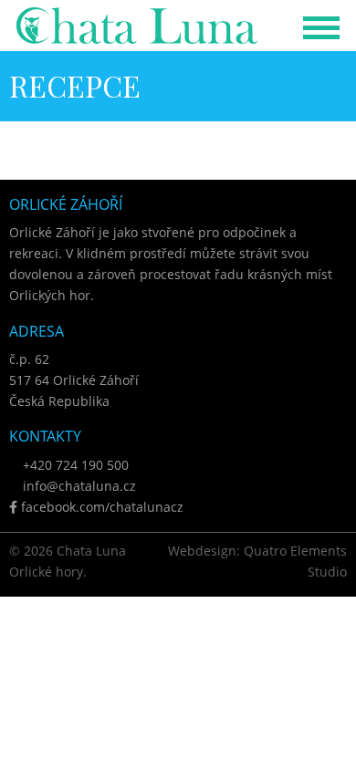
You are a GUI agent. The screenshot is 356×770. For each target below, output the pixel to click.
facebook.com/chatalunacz (100, 506)
